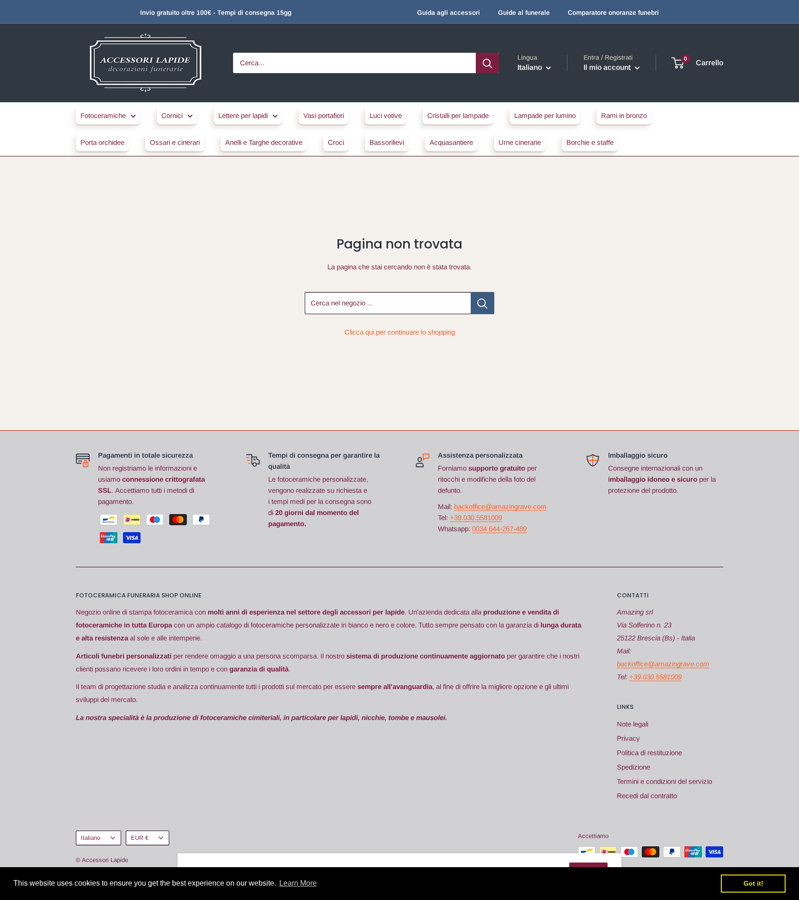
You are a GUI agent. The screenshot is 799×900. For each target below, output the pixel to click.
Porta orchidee (102, 142)
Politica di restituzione (649, 753)
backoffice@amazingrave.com (500, 506)
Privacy (628, 738)
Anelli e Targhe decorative (263, 142)
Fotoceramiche (103, 115)
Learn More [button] (298, 883)
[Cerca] (487, 63)
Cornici (172, 115)
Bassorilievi (386, 142)
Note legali (632, 724)
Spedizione (633, 767)
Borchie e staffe (590, 142)
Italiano (90, 837)
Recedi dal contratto (647, 796)
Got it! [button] (753, 883)
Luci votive (385, 115)
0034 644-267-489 (499, 529)
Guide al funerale (524, 12)
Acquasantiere (451, 142)
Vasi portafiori (323, 115)
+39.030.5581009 (476, 517)
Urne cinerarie (519, 142)
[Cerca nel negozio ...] (482, 303)
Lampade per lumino (545, 115)
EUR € (139, 837)
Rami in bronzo (624, 115)
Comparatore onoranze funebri (613, 12)
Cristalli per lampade (458, 115)
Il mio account (608, 67)
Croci (336, 142)
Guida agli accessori (448, 12)
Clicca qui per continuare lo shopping (399, 332)
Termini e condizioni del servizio (664, 781)
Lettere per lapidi (243, 115)
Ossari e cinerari (175, 142)
